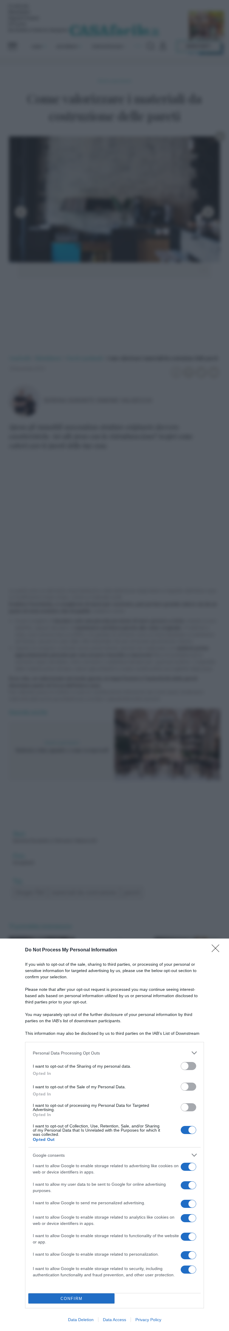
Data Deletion (81, 1319)
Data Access (114, 1319)
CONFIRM (72, 1298)
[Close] (217, 950)
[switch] (188, 1066)
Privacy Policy (148, 1319)
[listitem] (114, 1053)
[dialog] (114, 1135)
